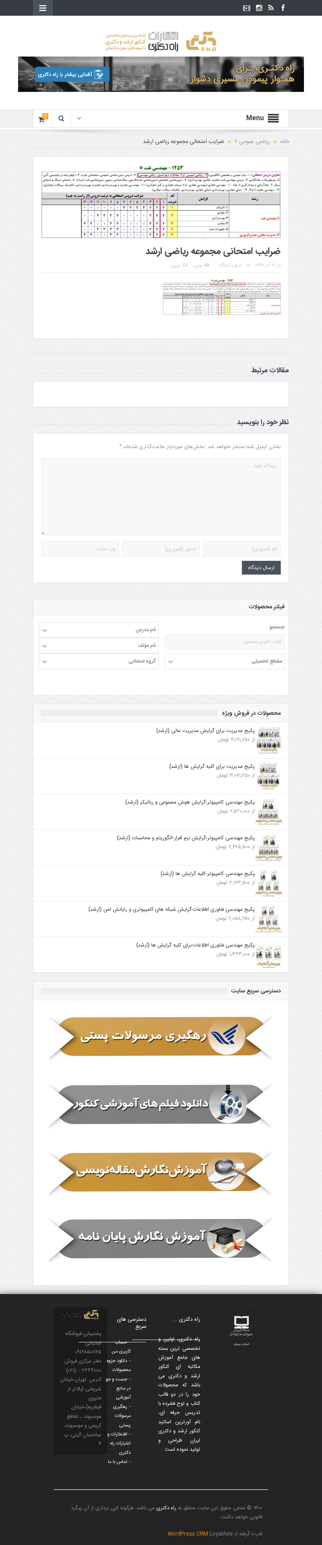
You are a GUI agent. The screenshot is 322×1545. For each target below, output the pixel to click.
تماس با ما (117, 1462)
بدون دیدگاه (230, 265)
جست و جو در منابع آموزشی (118, 1388)
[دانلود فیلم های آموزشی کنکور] (161, 1105)
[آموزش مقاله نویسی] (161, 1172)
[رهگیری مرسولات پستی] (161, 1038)
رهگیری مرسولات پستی (122, 1416)
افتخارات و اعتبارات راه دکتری (119, 1443)
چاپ (198, 266)
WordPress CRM (189, 1534)
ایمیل (175, 266)
